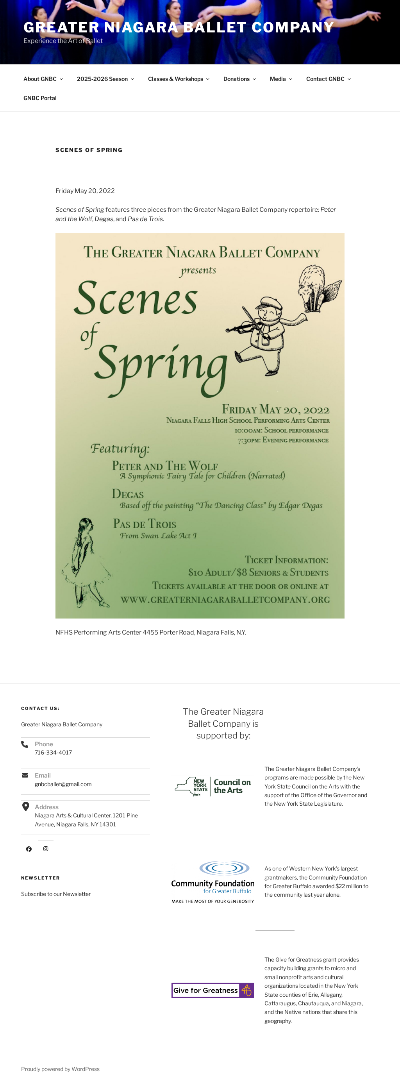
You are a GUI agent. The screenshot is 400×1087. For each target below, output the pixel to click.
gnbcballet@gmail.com (63, 784)
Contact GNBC (325, 78)
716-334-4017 (53, 752)
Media (278, 78)
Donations (236, 78)
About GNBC (40, 78)
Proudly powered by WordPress (60, 1069)
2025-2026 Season (102, 78)
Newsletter (77, 893)
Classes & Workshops (175, 78)
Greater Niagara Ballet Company (179, 27)
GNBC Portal (40, 98)
